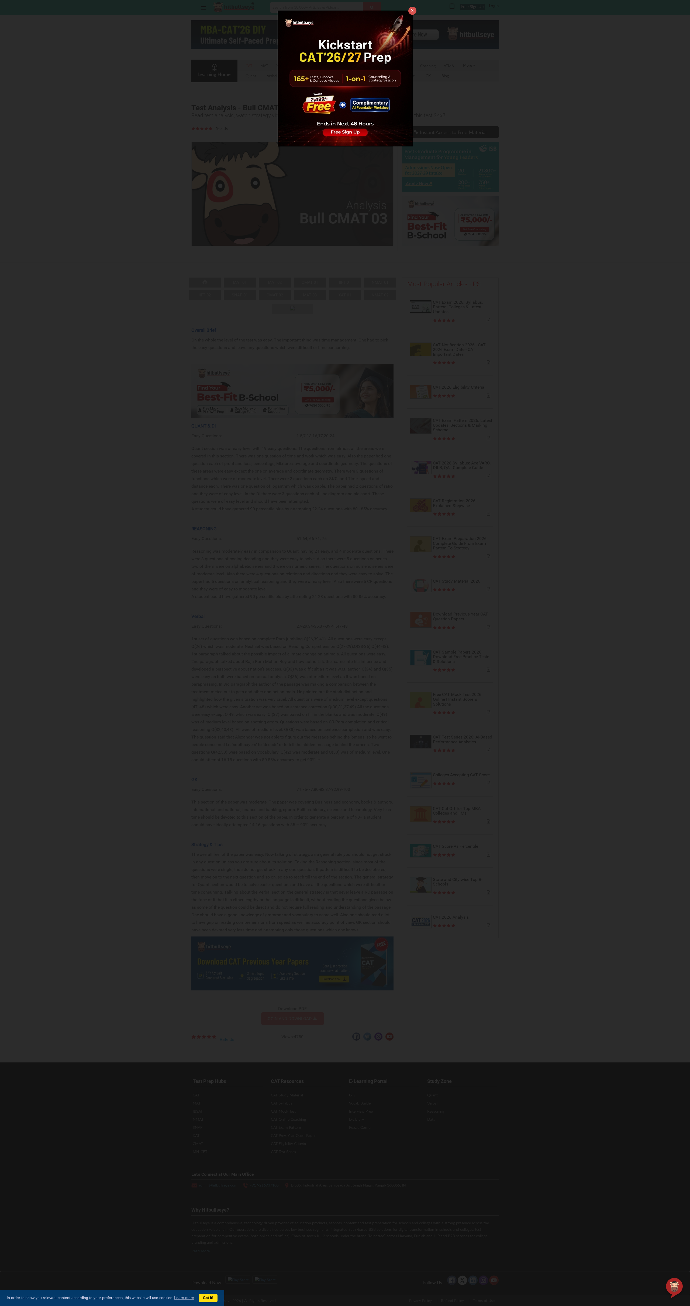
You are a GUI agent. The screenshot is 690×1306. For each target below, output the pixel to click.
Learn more (184, 1297)
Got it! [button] (208, 1298)
